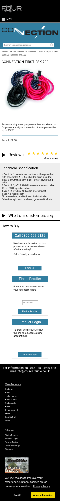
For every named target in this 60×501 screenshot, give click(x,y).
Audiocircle (10, 403)
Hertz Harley (11, 396)
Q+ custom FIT (12, 410)
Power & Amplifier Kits (47, 52)
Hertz (7, 392)
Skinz (7, 413)
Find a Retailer (11, 435)
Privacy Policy (11, 442)
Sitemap (9, 449)
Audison (9, 389)
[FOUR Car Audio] (12, 11)
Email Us (29, 268)
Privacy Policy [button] (41, 486)
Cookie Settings (12, 445)
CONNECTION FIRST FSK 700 (14, 55)
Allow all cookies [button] (42, 495)
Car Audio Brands (16, 52)
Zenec (8, 420)
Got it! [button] (17, 495)
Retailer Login (11, 438)
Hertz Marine (11, 399)
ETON (7, 406)
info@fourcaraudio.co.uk (33, 371)
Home (4, 52)
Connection (31, 52)
